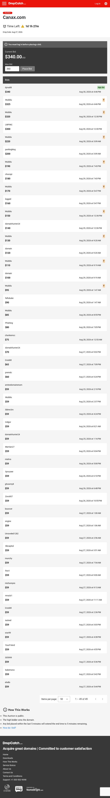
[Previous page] (95, 699)
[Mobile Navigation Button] (4, 3)
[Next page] (102, 699)
